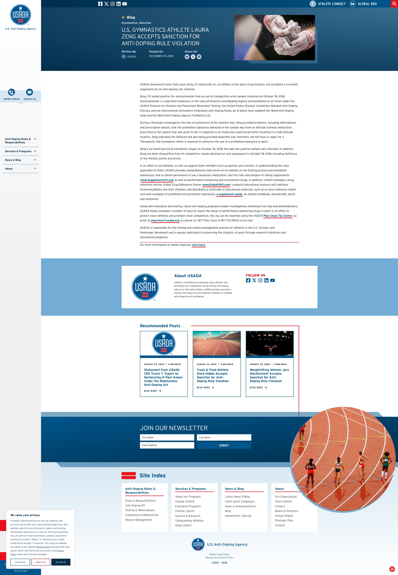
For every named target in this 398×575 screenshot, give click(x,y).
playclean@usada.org (165, 220)
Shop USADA (183, 525)
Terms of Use (42, 547)
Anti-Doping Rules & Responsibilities (18, 140)
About (9, 168)
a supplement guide (229, 194)
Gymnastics (130, 22)
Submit (224, 445)
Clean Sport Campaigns (240, 501)
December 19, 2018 (161, 56)
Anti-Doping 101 (135, 505)
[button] (20, 19)
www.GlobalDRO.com (216, 184)
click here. (199, 244)
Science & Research (187, 515)
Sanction (145, 22)
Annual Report (284, 515)
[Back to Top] (392, 569)
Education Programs (188, 506)
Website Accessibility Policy (220, 557)
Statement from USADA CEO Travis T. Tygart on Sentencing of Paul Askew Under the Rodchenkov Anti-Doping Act (163, 377)
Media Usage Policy (219, 554)
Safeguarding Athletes (189, 520)
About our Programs (188, 496)
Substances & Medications (141, 515)
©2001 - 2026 (219, 562)
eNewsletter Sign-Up (238, 515)
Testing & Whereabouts (140, 510)
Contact (280, 525)
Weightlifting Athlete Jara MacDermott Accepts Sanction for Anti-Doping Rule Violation (269, 375)
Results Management (138, 519)
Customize (20, 562)
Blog (228, 511)
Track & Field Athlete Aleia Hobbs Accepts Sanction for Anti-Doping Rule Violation (213, 375)
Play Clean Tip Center (277, 215)
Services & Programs (18, 151)
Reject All (41, 562)
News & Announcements (240, 506)
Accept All (61, 562)
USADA (131, 56)
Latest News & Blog (237, 496)
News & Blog (13, 160)
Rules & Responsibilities (140, 500)
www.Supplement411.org (157, 180)
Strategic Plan (284, 520)
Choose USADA (184, 501)
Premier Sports (184, 511)
